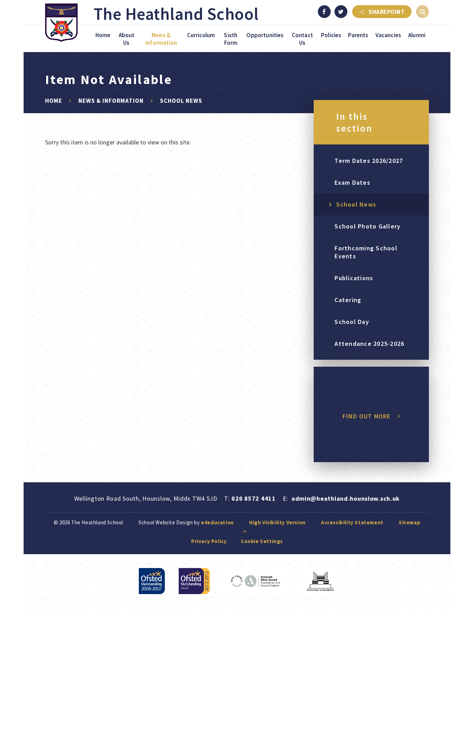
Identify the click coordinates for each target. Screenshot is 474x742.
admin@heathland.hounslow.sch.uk (345, 498)
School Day (352, 322)
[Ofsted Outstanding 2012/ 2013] (194, 581)
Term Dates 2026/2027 (369, 161)
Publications (354, 278)
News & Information (111, 101)
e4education (217, 522)
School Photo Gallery (367, 226)
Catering (348, 300)
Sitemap (409, 522)
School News (181, 101)
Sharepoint (387, 12)
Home (53, 101)
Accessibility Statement (352, 522)
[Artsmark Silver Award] (257, 581)
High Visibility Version (277, 522)
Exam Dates (352, 182)
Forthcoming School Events (366, 252)
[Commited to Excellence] (320, 581)
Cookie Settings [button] (262, 541)
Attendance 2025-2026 (369, 344)
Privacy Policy (209, 541)
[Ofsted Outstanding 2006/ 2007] (152, 581)
